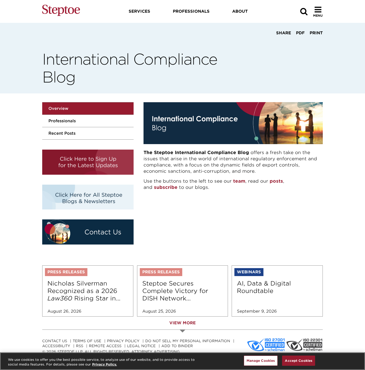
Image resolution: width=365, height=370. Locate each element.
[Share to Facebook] (267, 42)
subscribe (166, 187)
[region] (182, 361)
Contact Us (54, 341)
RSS (79, 346)
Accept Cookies (298, 361)
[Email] (298, 42)
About (240, 11)
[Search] (304, 11)
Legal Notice (141, 346)
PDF (300, 33)
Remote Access (105, 346)
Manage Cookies (261, 361)
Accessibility (56, 346)
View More (182, 323)
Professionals (62, 121)
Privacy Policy (123, 341)
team (239, 181)
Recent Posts (61, 133)
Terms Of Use (87, 341)
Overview (58, 108)
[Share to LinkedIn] (282, 42)
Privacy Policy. (104, 365)
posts (276, 181)
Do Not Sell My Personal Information (187, 341)
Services (139, 11)
